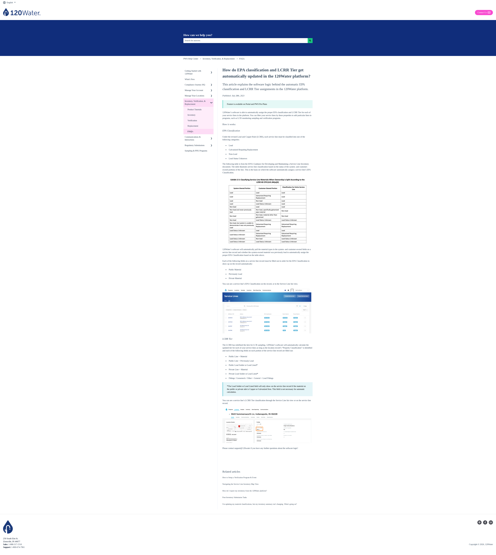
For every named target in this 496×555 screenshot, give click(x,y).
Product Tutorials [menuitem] (195, 109)
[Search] (310, 40)
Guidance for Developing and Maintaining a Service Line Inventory (281, 164)
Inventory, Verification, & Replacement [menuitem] (195, 102)
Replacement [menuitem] (193, 126)
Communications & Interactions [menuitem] (193, 138)
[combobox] (245, 40)
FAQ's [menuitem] (190, 131)
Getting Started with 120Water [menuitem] (193, 72)
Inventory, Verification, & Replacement (219, 59)
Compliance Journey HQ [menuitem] (195, 85)
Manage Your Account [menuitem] (194, 90)
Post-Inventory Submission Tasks (234, 497)
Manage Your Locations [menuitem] (194, 96)
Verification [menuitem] (192, 120)
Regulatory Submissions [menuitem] (194, 145)
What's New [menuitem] (190, 79)
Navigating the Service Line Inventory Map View (240, 484)
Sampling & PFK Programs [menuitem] (196, 151)
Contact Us (482, 12)
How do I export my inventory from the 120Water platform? (244, 491)
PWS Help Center (190, 59)
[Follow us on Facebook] (485, 522)
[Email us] (491, 522)
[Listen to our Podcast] (479, 522)
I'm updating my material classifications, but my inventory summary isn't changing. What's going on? (259, 504)
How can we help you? (197, 35)
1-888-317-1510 (15, 544)
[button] (211, 71)
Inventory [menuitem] (191, 115)
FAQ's (242, 59)
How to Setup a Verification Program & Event (239, 478)
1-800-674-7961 (18, 547)
